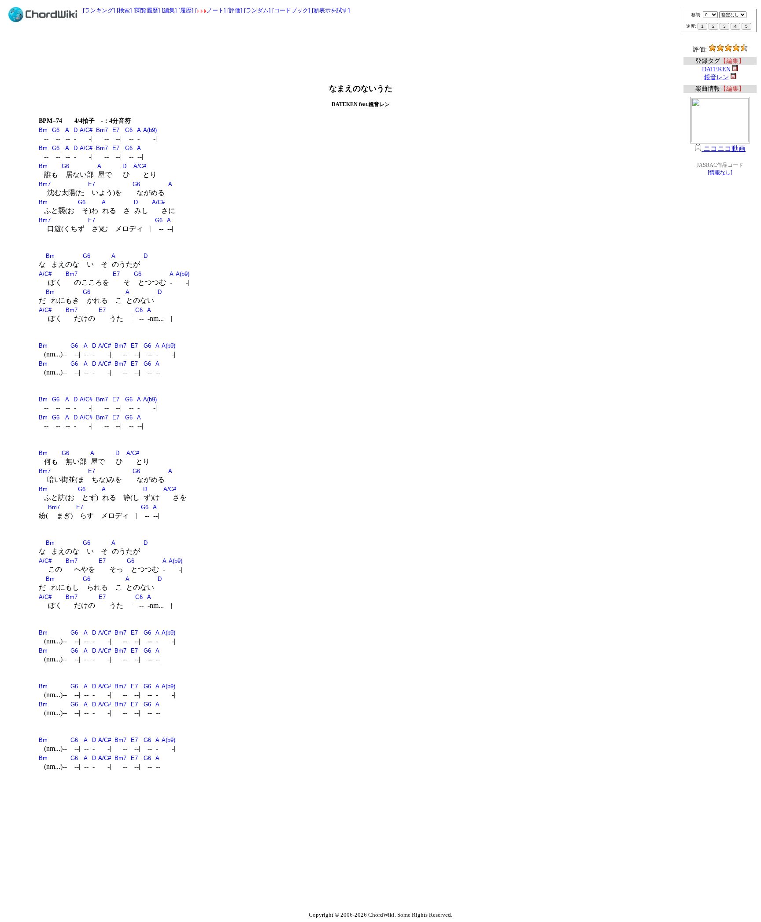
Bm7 (102, 130)
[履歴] (185, 10)
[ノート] (210, 10)
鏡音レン (716, 77)
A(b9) (150, 130)
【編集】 (732, 61)
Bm (43, 130)
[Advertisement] (380, 49)
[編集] (169, 10)
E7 (115, 130)
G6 (55, 130)
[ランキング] (99, 10)
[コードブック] (291, 10)
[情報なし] (720, 172)
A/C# (86, 130)
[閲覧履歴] (146, 10)
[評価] (234, 10)
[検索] (124, 10)
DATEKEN (716, 69)
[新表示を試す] (331, 10)
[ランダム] (257, 10)
